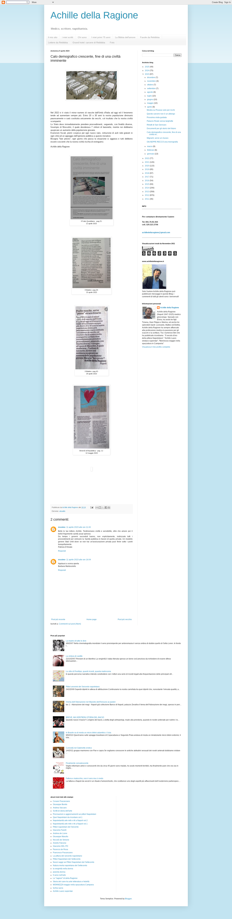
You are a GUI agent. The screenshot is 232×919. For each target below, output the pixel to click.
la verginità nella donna (63, 869)
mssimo (61, 527)
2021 (147, 162)
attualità (62, 511)
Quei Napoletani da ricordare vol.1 (67, 817)
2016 (147, 180)
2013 (147, 191)
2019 (147, 169)
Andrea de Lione (60, 833)
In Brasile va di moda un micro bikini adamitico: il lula (88, 733)
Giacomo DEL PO (60, 846)
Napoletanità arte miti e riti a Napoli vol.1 (70, 824)
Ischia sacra (58, 888)
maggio (150, 103)
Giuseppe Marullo (60, 836)
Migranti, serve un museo (157, 138)
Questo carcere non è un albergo (161, 114)
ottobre (150, 85)
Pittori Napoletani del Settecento (66, 859)
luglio (149, 96)
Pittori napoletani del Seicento (66, 827)
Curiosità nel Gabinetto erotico (79, 748)
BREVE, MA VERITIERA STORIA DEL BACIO (85, 717)
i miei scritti (67, 37)
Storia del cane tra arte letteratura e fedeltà (71, 881)
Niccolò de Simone (61, 840)
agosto (150, 92)
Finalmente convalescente (77, 763)
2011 (147, 199)
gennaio (151, 154)
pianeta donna (59, 872)
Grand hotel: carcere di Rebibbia (89, 42)
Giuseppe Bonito (60, 804)
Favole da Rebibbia (150, 37)
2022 (147, 158)
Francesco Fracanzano (63, 852)
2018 (147, 173)
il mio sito (52, 37)
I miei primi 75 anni (100, 37)
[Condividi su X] (102, 507)
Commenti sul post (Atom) (70, 624)
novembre (151, 81)
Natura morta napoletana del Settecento (70, 865)
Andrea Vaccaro (60, 808)
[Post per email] (92, 507)
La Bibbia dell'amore (125, 37)
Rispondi (62, 551)
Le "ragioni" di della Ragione (65, 878)
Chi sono (82, 37)
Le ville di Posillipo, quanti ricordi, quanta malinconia (88, 671)
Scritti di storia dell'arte (62, 811)
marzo (150, 146)
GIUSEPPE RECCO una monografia (162, 142)
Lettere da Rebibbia (58, 42)
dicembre (151, 77)
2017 (147, 177)
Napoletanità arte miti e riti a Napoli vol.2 (70, 820)
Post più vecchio (125, 619)
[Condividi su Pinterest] (108, 507)
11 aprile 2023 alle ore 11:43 (78, 527)
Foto (112, 42)
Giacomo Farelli (59, 830)
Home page (91, 619)
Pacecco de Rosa (60, 849)
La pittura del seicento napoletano (67, 856)
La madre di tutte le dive (76, 641)
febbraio (151, 150)
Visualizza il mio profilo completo (156, 347)
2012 (147, 195)
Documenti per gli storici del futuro (161, 128)
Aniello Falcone (59, 843)
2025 (147, 67)
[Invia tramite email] (96, 507)
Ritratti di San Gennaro (156, 125)
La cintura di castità (74, 656)
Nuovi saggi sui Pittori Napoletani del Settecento (73, 862)
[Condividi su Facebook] (105, 507)
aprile (149, 107)
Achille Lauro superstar (63, 891)
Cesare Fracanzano (61, 801)
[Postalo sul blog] (99, 507)
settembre (151, 88)
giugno (150, 99)
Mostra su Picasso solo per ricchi (161, 110)
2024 (147, 70)
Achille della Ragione (94, 15)
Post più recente (58, 619)
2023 (147, 74)
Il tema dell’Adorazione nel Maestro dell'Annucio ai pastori (91, 702)
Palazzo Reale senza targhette (160, 121)
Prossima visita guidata (157, 117)
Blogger (128, 899)
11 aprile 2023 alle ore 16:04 (78, 560)
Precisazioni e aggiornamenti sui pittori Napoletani (74, 814)
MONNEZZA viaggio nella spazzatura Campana (73, 885)
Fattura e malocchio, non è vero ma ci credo (84, 778)
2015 (147, 184)
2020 (147, 166)
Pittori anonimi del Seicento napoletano (83, 687)
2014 (147, 188)
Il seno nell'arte (59, 875)
